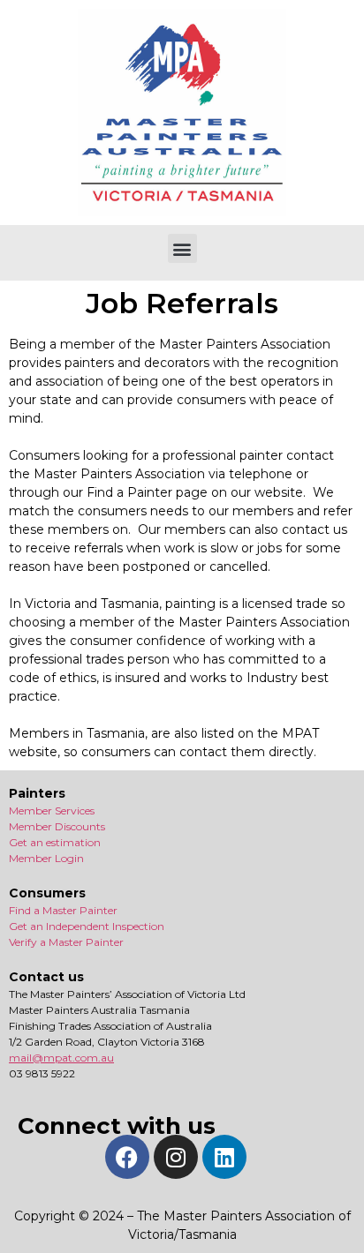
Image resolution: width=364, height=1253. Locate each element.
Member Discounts (57, 826)
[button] (182, 248)
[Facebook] (127, 1157)
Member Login (46, 858)
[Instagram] (176, 1157)
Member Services (52, 810)
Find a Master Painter (63, 910)
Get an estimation (55, 842)
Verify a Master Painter (66, 942)
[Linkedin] (224, 1157)
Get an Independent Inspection (86, 926)
